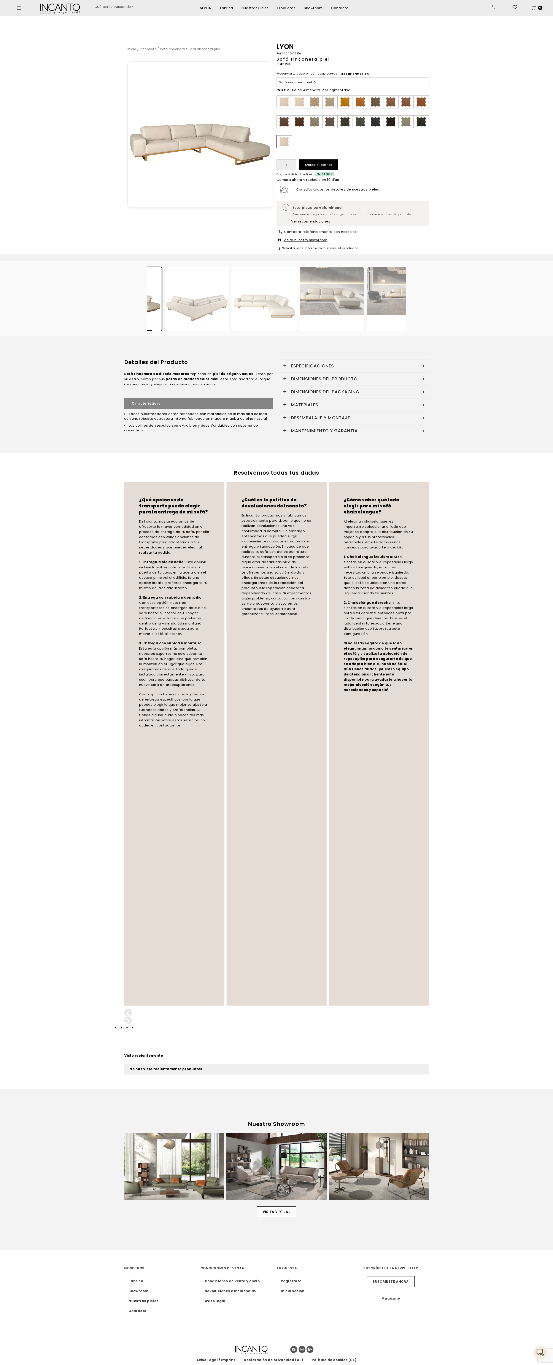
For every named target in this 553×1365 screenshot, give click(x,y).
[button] (19, 8)
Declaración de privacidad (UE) (273, 1360)
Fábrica (226, 8)
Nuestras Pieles (255, 8)
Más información (354, 74)
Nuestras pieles (144, 1301)
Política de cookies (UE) (334, 1360)
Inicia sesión (292, 1291)
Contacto (339, 8)
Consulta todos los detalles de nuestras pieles (337, 189)
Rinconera (148, 49)
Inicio (131, 49)
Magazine (390, 1298)
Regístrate (291, 1281)
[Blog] (310, 1349)
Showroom (313, 8)
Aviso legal (215, 1301)
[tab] (197, 299)
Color (282, 90)
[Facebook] (293, 1349)
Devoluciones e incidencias (230, 1291)
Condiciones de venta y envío (232, 1281)
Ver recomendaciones (310, 221)
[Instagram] (302, 1349)
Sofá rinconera (172, 49)
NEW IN (206, 8)
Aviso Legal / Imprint (215, 1360)
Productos (286, 8)
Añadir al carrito (318, 165)
